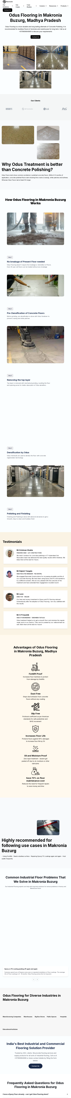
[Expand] (67, 1094)
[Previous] (33, 979)
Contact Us (7, 10)
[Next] (37, 979)
